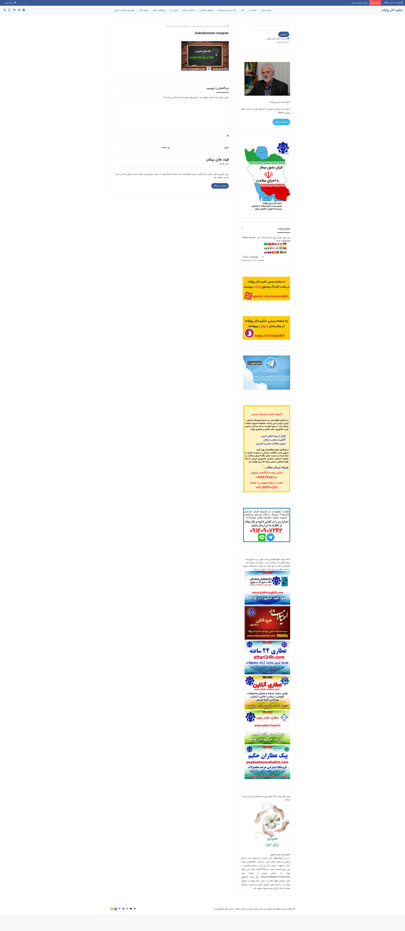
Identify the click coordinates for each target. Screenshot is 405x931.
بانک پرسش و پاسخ (227, 10)
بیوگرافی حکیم (159, 10)
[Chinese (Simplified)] (269, 244)
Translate (260, 260)
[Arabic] (266, 244)
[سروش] (116, 909)
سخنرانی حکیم (189, 10)
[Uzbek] (285, 252)
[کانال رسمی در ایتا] (112, 909)
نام (228, 135)
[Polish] (266, 252)
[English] (273, 244)
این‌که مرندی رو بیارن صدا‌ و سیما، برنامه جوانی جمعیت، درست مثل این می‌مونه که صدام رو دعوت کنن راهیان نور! (319, 2)
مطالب (253, 10)
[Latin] (285, 248)
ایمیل (226, 147)
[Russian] (269, 252)
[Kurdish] (281, 248)
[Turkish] (277, 252)
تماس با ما (173, 10)
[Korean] (277, 248)
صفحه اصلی (266, 10)
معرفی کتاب (144, 10)
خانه (225, 26)
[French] (277, 244)
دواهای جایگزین (206, 10)
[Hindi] (266, 248)
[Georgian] (281, 244)
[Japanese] (273, 248)
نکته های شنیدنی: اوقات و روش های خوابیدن (206, 26)
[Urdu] (281, 252)
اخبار (243, 10)
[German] (285, 244)
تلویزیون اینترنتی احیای (124, 10)
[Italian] (269, 248)
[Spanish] (273, 252)
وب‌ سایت (165, 147)
